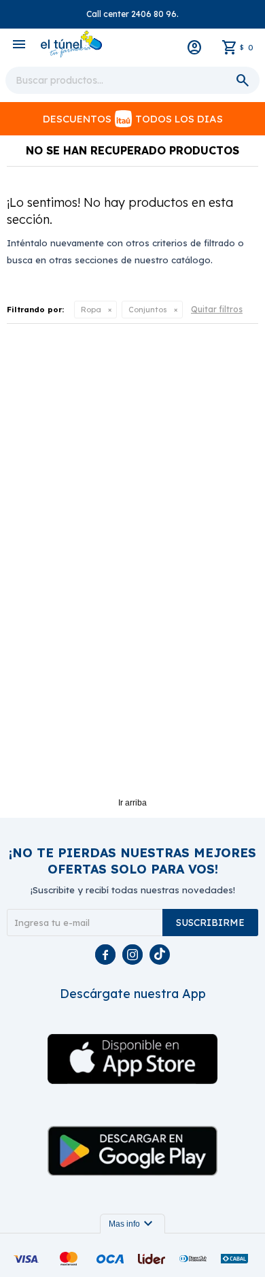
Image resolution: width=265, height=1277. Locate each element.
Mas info (132, 1223)
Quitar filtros (217, 309)
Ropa (91, 309)
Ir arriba (132, 803)
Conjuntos (147, 309)
